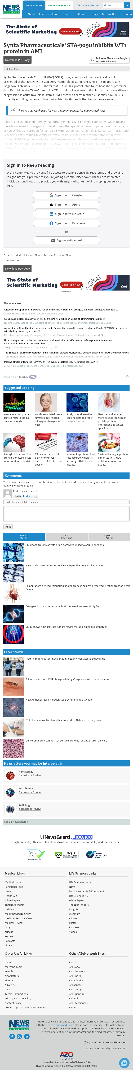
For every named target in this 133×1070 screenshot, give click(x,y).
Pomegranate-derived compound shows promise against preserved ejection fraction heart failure (78, 587)
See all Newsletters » (16, 821)
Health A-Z (11, 895)
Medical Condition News (58, 255)
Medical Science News (28, 255)
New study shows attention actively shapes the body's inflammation (65, 565)
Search (9, 971)
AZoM (72, 962)
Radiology (24, 805)
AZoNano (74, 967)
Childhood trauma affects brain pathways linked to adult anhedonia (65, 545)
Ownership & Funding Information (25, 1007)
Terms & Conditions (16, 994)
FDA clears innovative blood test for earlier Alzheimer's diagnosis (63, 720)
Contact (9, 989)
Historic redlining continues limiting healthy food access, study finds (65, 658)
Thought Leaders (14, 904)
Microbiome (26, 788)
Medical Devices (14, 922)
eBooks (9, 931)
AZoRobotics (76, 980)
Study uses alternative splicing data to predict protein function (79, 418)
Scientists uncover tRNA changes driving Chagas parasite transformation (68, 679)
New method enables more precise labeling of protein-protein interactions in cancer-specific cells (112, 421)
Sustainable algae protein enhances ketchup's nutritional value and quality (113, 459)
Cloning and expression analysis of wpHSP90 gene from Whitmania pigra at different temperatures (53, 319)
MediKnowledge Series (18, 913)
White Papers (12, 900)
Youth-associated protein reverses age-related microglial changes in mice (49, 419)
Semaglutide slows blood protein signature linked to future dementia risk (17, 458)
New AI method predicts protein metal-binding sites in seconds (17, 418)
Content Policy (13, 1003)
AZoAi (72, 1007)
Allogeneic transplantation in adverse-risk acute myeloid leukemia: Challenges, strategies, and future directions (59, 309)
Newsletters (12, 976)
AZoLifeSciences (78, 1003)
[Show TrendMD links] (127, 376)
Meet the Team (13, 967)
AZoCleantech (77, 971)
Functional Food (14, 886)
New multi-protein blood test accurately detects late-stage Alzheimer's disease (80, 459)
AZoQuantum (77, 994)
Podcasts (10, 941)
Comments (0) (11, 260)
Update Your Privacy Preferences (106, 1042)
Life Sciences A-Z (78, 895)
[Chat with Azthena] (124, 1063)
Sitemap (9, 980)
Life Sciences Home (59, 5)
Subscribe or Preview (30, 775)
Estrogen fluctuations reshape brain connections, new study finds (64, 606)
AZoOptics (75, 976)
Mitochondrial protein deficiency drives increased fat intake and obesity (49, 459)
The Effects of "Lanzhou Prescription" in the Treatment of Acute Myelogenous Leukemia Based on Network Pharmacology (65, 352)
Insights (9, 909)
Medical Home (34, 5)
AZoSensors (76, 985)
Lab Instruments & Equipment (86, 891)
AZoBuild (74, 998)
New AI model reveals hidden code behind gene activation (59, 699)
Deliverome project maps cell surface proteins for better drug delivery (66, 740)
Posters (9, 936)
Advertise (10, 985)
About (8, 962)
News (8, 891)
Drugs (8, 927)
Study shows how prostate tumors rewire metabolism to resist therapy (66, 626)
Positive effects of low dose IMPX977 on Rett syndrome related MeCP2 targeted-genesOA (49, 362)
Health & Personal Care (18, 918)
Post (8, 526)
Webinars (74, 913)
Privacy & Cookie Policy (18, 998)
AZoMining (75, 989)
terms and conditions (60, 1025)
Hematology (26, 771)
